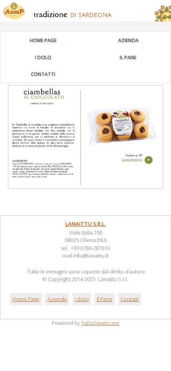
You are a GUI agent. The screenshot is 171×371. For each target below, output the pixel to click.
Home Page (43, 40)
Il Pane (128, 57)
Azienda (128, 40)
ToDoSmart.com (100, 322)
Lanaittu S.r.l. (85, 223)
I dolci (43, 57)
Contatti (43, 74)
